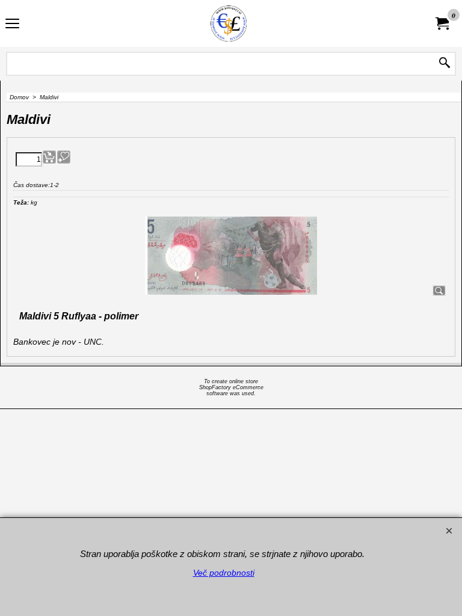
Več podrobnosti (223, 573)
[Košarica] (442, 23)
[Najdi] (444, 63)
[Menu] (12, 24)
